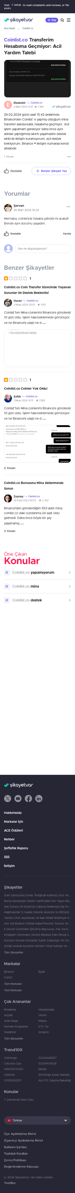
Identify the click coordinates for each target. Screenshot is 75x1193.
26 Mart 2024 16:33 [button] (26, 210)
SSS (7, 857)
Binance (9, 971)
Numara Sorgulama (16, 1026)
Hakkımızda (13, 812)
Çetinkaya (10, 1057)
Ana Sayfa (9, 28)
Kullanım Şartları (15, 1147)
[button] (17, 278)
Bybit (41, 971)
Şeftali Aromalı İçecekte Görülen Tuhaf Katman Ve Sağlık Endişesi (37, 946)
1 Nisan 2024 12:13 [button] (23, 400)
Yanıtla (67, 233)
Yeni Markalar (13, 990)
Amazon (43, 1032)
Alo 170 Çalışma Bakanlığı (54, 1080)
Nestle (42, 1069)
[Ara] (62, 20)
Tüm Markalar (13, 983)
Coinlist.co (27, 28)
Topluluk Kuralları (16, 1153)
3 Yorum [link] (9, 531)
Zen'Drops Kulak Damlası (54, 1074)
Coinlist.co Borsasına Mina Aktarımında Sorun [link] (33, 485)
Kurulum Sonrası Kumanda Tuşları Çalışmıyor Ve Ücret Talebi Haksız (37, 940)
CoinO (8, 977)
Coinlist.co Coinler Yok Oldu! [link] (26, 388)
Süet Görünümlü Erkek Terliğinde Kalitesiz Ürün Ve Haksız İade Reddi (37, 895)
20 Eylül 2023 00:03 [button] (25, 500)
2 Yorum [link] (9, 468)
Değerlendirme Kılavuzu (21, 1166)
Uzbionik (9, 1074)
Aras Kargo (11, 1020)
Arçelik (8, 1015)
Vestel (42, 1015)
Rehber (9, 839)
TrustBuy (10, 1183)
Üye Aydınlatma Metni (20, 1133)
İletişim (9, 866)
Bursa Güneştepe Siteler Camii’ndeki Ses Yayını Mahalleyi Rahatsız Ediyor (37, 901)
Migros (42, 1020)
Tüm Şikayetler (13, 952)
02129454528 (47, 1063)
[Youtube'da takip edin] (18, 798)
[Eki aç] (37, 78)
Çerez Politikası (15, 1160)
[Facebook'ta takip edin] (28, 798)
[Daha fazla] (69, 157)
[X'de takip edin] (7, 798)
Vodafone (10, 1032)
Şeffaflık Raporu (16, 848)
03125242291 (12, 1080)
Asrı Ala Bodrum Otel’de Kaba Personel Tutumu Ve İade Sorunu (37, 923)
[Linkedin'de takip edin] (38, 798)
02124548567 (47, 1057)
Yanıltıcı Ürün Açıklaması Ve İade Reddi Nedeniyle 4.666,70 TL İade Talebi (37, 917)
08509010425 (13, 1069)
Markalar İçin (13, 821)
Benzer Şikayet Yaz (54, 171)
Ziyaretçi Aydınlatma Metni (23, 1140)
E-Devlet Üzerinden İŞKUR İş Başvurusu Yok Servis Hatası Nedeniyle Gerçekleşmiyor (37, 929)
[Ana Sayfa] (18, 20)
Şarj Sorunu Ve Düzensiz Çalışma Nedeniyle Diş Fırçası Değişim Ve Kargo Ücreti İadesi (37, 906)
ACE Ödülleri (13, 830)
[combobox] (37, 1120)
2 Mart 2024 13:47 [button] (23, 106)
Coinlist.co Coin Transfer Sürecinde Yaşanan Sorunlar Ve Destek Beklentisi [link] (37, 289)
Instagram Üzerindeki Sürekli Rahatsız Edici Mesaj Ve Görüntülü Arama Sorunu (37, 934)
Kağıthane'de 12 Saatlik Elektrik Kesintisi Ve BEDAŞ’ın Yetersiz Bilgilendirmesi (37, 912)
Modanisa (10, 1009)
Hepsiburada (46, 1009)
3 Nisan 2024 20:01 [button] (24, 304)
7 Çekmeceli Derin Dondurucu (20, 1099)
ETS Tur (43, 1026)
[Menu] (68, 20)
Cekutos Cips (12, 1063)
